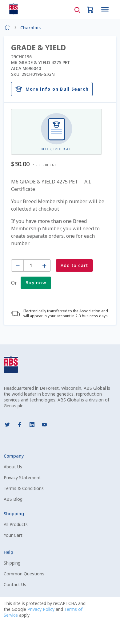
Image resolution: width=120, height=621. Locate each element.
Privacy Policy (41, 609)
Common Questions (24, 574)
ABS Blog (13, 499)
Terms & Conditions (24, 488)
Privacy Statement (22, 477)
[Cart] (90, 9)
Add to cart (74, 265)
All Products (16, 524)
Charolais (30, 28)
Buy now (36, 283)
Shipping (12, 563)
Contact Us (15, 584)
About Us (13, 467)
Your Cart (13, 535)
